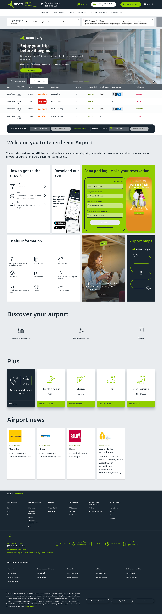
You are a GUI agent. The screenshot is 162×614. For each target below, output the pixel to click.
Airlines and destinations (99, 12)
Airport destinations (95, 511)
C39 (101, 109)
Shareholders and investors (46, 569)
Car (8, 508)
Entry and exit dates (94, 192)
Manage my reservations (105, 227)
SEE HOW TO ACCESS (46, 404)
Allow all (144, 601)
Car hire (30, 517)
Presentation (114, 508)
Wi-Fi (29, 526)
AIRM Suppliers (13, 581)
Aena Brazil (41, 573)
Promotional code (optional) (97, 211)
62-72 (90, 101)
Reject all (122, 601)
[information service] (30, 537)
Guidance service (72, 577)
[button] (42, 4)
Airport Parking (53, 508)
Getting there (44, 12)
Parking (71, 12)
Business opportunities (133, 569)
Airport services (59, 12)
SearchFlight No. (99, 129)
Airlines (91, 508)
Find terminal (118, 181)
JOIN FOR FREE (103, 295)
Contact (112, 518)
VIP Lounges (73, 508)
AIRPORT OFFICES (105, 404)
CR (110, 515)
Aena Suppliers (101, 573)
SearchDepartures (19, 129)
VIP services (82, 12)
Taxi (8, 515)
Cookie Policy (29, 606)
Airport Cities (12, 573)
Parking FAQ (52, 511)
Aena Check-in (131, 573)
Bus (8, 511)
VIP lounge (13, 404)
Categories (31, 508)
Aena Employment (14, 577)
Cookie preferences (97, 601)
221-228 (91, 94)
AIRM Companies (131, 577)
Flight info (11, 569)
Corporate (70, 569)
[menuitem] (45, 12)
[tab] (17, 81)
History (112, 511)
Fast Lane (72, 511)
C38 (101, 94)
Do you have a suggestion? (18, 549)
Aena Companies (72, 573)
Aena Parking (41, 577)
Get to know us (116, 12)
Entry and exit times (94, 201)
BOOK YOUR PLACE (75, 404)
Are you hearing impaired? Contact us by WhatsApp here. (30, 553)
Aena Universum (101, 577)
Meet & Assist (73, 515)
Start (9, 494)
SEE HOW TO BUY (134, 404)
